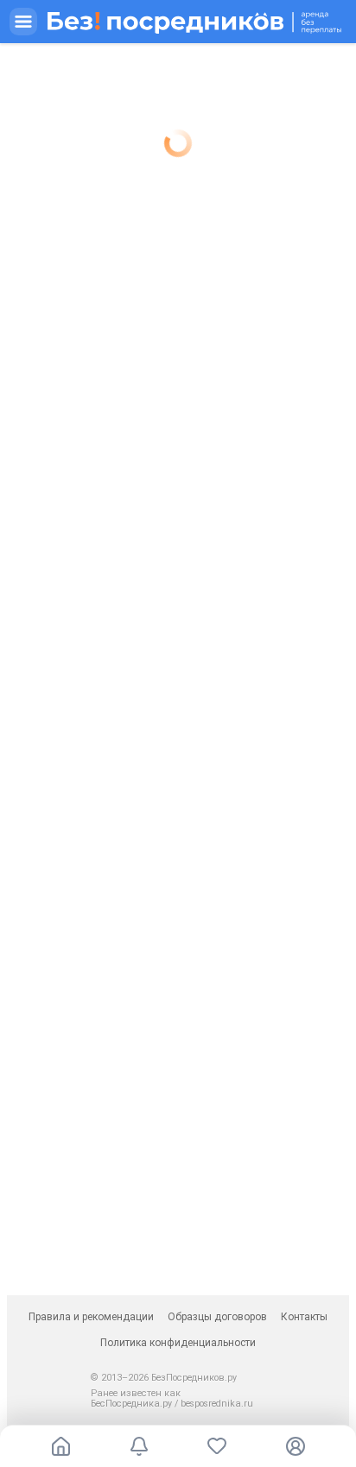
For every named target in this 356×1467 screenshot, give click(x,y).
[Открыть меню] (178, 21)
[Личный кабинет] (295, 1446)
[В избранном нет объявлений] (216, 1446)
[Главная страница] (60, 1446)
